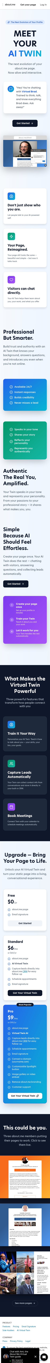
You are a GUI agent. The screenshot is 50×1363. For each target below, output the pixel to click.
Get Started (23, 123)
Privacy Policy (16, 1341)
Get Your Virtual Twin (25, 993)
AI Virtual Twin (23, 1330)
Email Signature (29, 1326)
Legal (27, 1341)
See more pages (23, 1303)
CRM (25, 971)
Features (6, 1326)
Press (5, 1341)
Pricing (16, 1326)
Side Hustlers (8, 1330)
